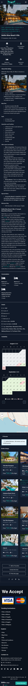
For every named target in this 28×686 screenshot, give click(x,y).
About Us (18, 266)
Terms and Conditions (7, 640)
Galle (5, 217)
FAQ (3, 637)
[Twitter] (21, 669)
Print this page (15, 573)
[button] (14, 420)
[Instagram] (1, 669)
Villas (8, 264)
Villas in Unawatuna (7, 619)
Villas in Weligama (6, 624)
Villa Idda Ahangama (8, 465)
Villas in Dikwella (6, 611)
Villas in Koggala (6, 622)
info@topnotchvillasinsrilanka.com (10, 665)
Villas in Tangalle (6, 617)
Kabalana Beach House (9, 493)
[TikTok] (11, 669)
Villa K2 (5, 548)
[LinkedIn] (8, 669)
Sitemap (4, 650)
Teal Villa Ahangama (8, 520)
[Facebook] (4, 669)
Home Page (6, 266)
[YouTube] (18, 669)
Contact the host (14, 569)
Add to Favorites (14, 565)
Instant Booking (21, 683)
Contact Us (13, 263)
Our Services (5, 645)
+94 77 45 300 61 (6, 662)
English (5, 685)
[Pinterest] (14, 669)
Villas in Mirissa (6, 614)
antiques (7, 221)
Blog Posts (4, 635)
